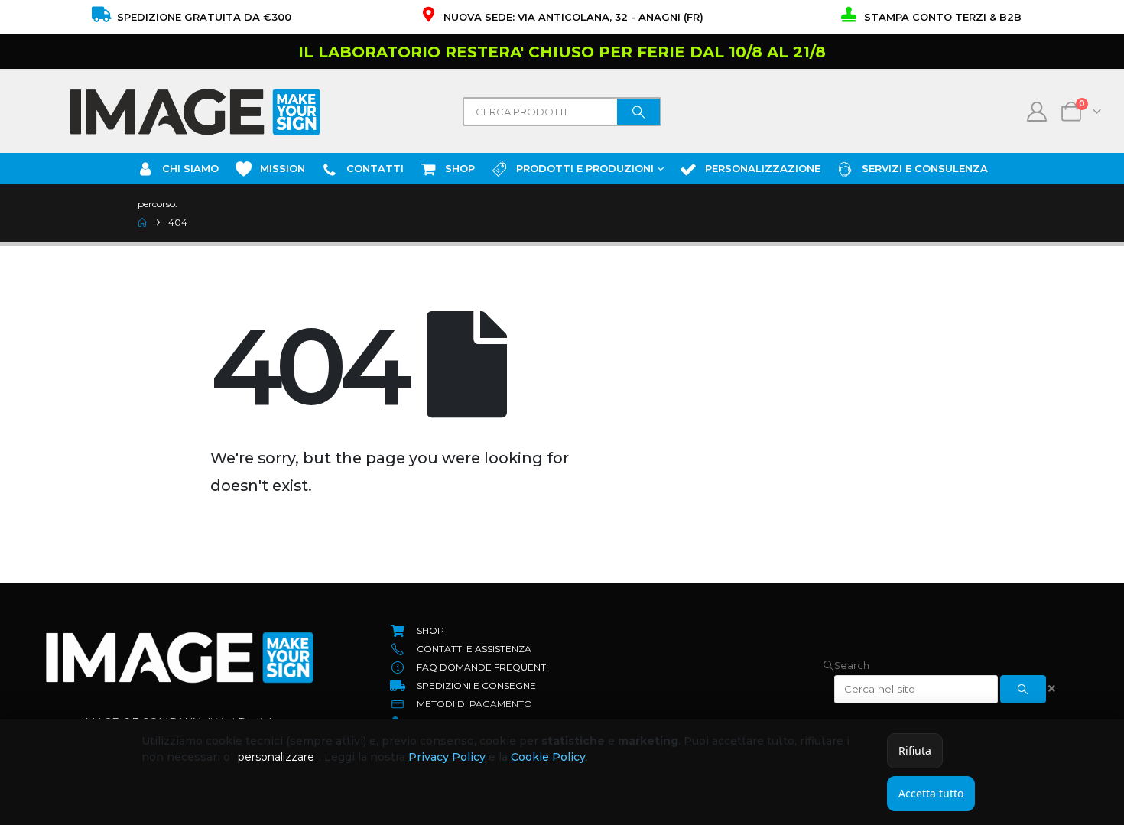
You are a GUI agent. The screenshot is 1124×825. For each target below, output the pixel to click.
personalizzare (276, 757)
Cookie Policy (548, 757)
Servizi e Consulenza (925, 168)
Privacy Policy (447, 757)
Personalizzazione (762, 168)
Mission (282, 168)
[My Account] (1037, 112)
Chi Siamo (190, 168)
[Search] (638, 112)
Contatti (375, 168)
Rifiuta (914, 750)
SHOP (460, 168)
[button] (846, 665)
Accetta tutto (930, 793)
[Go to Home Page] (142, 222)
